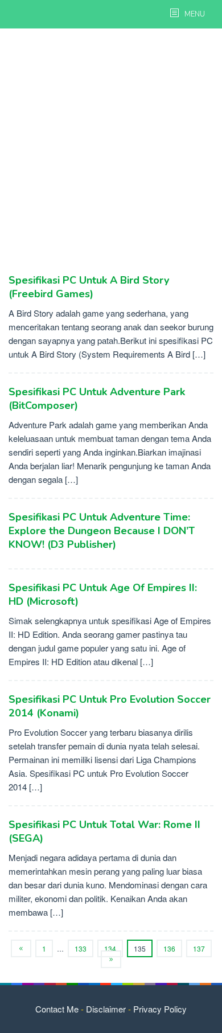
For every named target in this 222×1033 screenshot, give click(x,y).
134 (110, 948)
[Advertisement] (111, 151)
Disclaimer (106, 1009)
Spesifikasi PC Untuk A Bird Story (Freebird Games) (89, 287)
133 (81, 948)
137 (199, 948)
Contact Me (57, 1009)
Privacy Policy (160, 1009)
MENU (194, 14)
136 (169, 948)
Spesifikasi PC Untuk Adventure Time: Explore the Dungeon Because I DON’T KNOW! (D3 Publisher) (102, 530)
